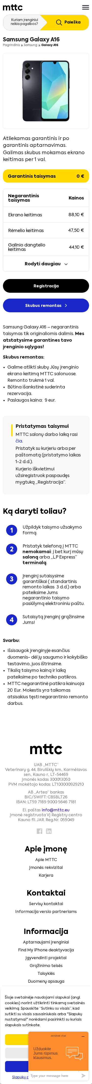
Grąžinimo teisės (46, 966)
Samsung (30, 45)
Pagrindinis (11, 45)
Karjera (46, 876)
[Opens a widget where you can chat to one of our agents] (58, 1056)
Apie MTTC (46, 860)
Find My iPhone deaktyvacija (46, 950)
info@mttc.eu (55, 810)
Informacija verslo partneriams (46, 912)
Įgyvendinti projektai (46, 958)
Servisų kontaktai (46, 904)
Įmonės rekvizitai (46, 868)
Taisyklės (46, 974)
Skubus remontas (44, 306)
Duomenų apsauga (46, 982)
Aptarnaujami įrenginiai (46, 942)
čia (18, 441)
